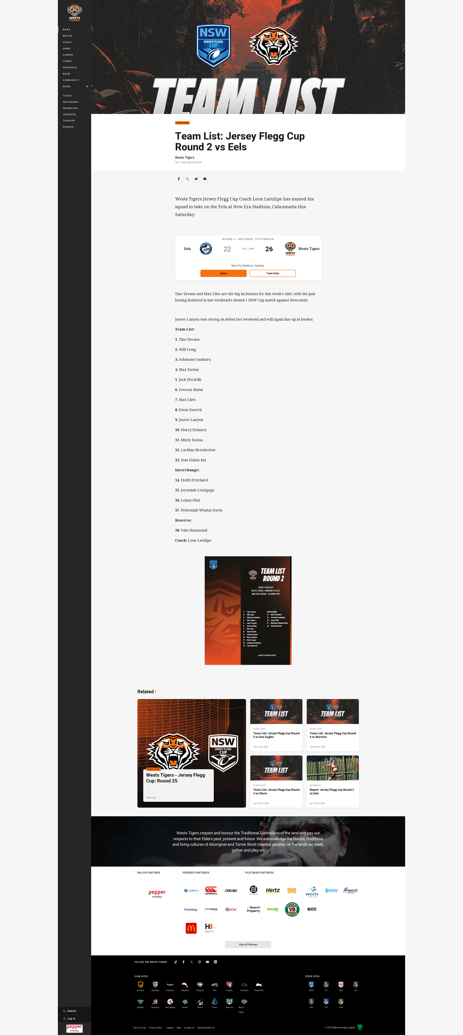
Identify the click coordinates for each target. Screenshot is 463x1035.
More (67, 86)
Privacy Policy (155, 1027)
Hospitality (69, 114)
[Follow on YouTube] (207, 962)
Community (71, 80)
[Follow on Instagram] (199, 962)
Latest (223, 273)
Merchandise (70, 101)
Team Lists (182, 123)
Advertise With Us (205, 1027)
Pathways (70, 67)
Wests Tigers (184, 157)
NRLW (66, 73)
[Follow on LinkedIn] (215, 962)
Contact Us (189, 1027)
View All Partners (248, 944)
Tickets (67, 95)
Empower (68, 126)
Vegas (67, 42)
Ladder (68, 54)
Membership (70, 108)
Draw (67, 48)
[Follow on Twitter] (191, 962)
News (67, 29)
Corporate (69, 120)
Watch (67, 35)
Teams (67, 61)
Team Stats (272, 273)
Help (179, 1027)
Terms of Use (139, 1027)
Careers (170, 1027)
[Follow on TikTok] (175, 962)
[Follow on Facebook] (183, 962)
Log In (71, 1018)
